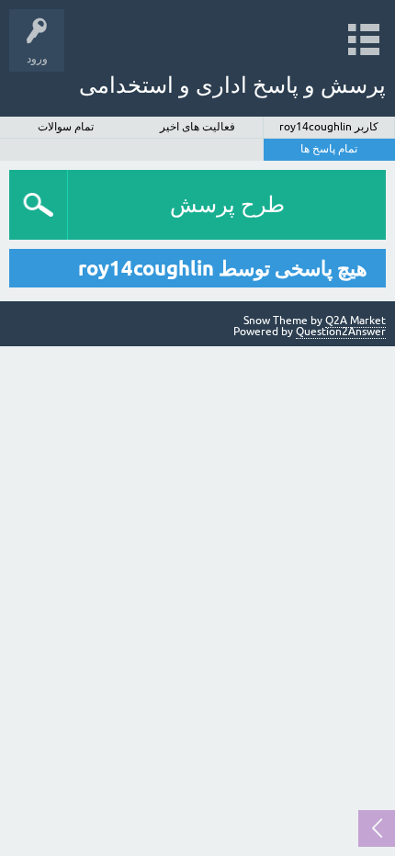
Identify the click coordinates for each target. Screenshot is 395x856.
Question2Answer (341, 331)
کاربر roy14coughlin (328, 126)
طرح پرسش (227, 204)
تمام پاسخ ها (328, 148)
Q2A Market (355, 320)
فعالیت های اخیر (197, 126)
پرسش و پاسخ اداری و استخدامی (232, 85)
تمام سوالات (66, 126)
